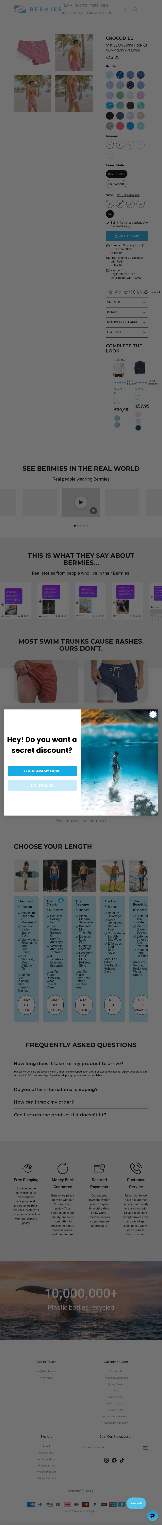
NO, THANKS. (42, 785)
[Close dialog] (153, 714)
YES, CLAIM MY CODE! (42, 770)
